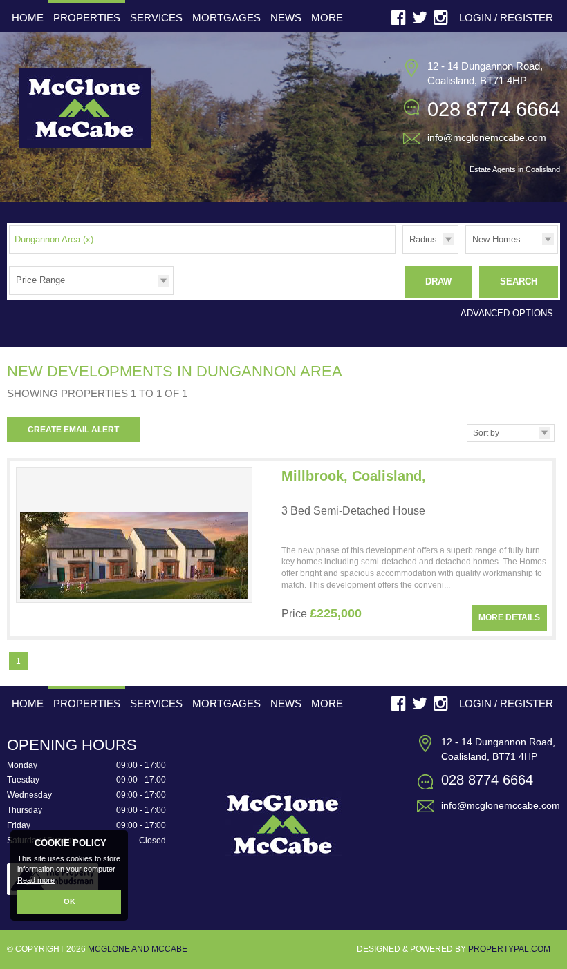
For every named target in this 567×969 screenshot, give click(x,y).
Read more (36, 880)
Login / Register (506, 17)
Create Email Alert (73, 429)
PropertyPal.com (509, 949)
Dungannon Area (54, 239)
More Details (509, 617)
